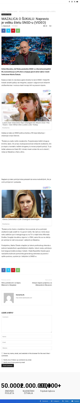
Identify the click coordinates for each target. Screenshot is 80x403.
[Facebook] (69, 1)
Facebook (45, 401)
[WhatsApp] (18, 31)
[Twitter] (74, 1)
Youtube (76, 401)
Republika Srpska (12, 11)
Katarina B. (6, 26)
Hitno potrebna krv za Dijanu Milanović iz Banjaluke (11, 284)
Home (3, 11)
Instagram (56, 401)
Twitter (67, 401)
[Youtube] (77, 1)
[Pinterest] (13, 31)
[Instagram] (72, 1)
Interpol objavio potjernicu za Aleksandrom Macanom (42, 284)
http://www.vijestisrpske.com (24, 297)
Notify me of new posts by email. (14, 362)
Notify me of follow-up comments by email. (18, 360)
